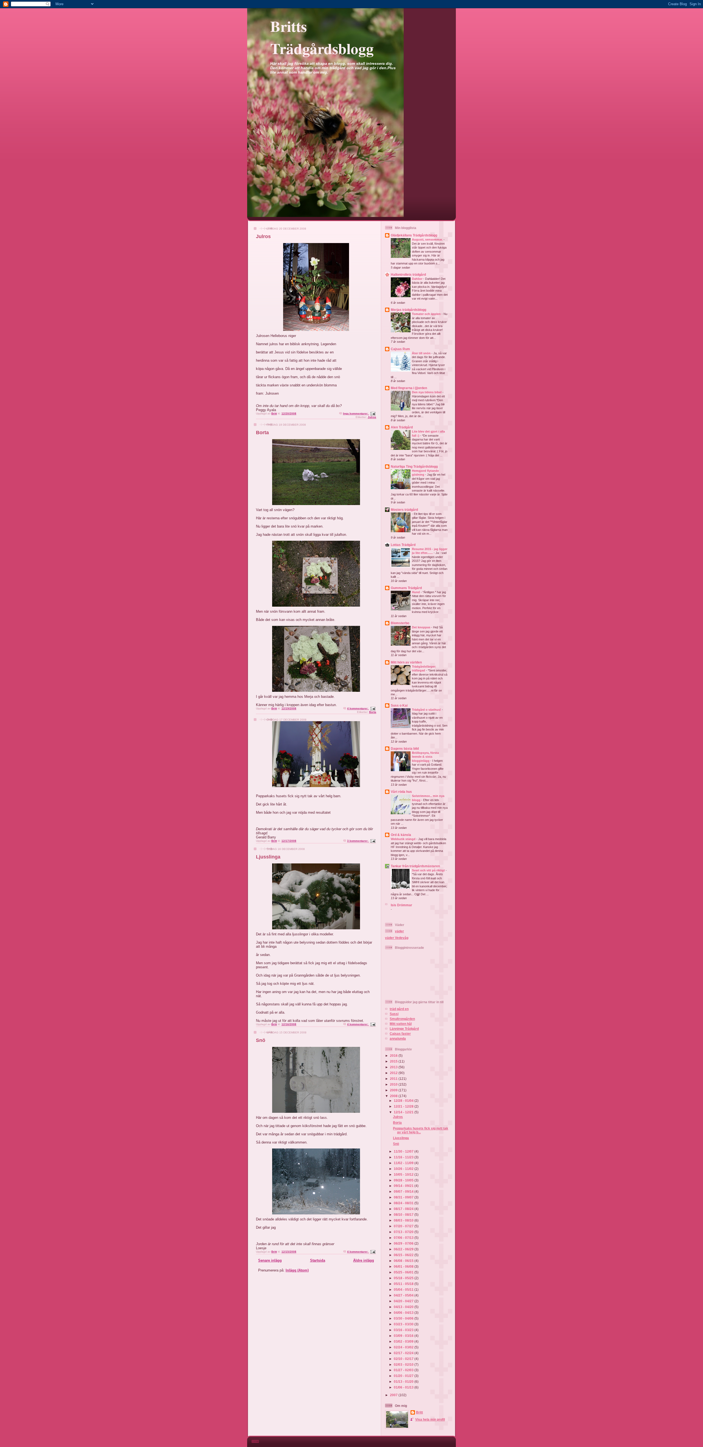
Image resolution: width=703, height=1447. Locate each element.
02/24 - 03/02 (404, 1347)
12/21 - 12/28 (404, 1106)
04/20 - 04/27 (404, 1301)
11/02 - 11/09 (404, 1163)
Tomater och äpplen (427, 314)
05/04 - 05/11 (404, 1289)
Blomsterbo (400, 623)
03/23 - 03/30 (404, 1324)
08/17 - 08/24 (404, 1209)
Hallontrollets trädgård (408, 274)
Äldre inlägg (363, 1260)
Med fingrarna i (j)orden (409, 388)
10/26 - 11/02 (404, 1168)
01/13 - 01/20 (404, 1381)
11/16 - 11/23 (404, 1157)
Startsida (317, 1260)
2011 (394, 1078)
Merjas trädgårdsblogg (408, 309)
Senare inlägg (270, 1260)
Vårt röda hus (401, 791)
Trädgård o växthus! (427, 709)
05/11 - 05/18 (404, 1284)
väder (399, 931)
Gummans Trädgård (406, 588)
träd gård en (399, 1009)
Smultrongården (402, 1019)
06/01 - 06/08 (404, 1266)
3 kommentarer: (358, 840)
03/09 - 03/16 (404, 1335)
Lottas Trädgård (403, 545)
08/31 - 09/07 (404, 1197)
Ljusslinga (268, 857)
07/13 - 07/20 (404, 1232)
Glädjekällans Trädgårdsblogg (414, 235)
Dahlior (417, 278)
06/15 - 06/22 (404, 1255)
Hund (416, 592)
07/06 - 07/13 (404, 1237)
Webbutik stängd (403, 839)
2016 (394, 1055)
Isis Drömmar (401, 905)
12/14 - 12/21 (404, 1112)
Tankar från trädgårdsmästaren (415, 866)
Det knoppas (421, 627)
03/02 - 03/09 (404, 1341)
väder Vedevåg (396, 937)
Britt (419, 1412)
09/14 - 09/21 (404, 1185)
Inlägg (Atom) (297, 1270)
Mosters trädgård (404, 509)
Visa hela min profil (430, 1419)
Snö (260, 1040)
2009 (394, 1090)
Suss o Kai (399, 705)
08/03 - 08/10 (404, 1220)
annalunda (398, 1038)
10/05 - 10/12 (404, 1174)
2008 (394, 1096)
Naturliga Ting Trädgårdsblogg (414, 466)
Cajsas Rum (400, 349)
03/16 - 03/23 (404, 1330)
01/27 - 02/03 (404, 1370)
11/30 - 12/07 (404, 1151)
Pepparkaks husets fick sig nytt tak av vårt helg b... (420, 1130)
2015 (394, 1061)
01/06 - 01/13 (404, 1387)
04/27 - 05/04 (404, 1295)
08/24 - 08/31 (404, 1203)
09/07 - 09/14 (404, 1191)
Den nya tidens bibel (427, 392)
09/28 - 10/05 (404, 1180)
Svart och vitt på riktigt (429, 870)
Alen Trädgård (402, 427)
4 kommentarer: (358, 708)
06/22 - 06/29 (404, 1249)
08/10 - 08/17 (404, 1214)
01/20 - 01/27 (404, 1376)
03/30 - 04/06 (404, 1318)
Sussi (394, 1014)
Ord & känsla (401, 835)
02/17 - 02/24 (404, 1353)
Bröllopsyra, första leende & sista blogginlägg (425, 756)
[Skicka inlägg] (372, 413)
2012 (394, 1073)
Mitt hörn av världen (406, 662)
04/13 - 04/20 (404, 1307)
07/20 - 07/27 (404, 1226)
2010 (394, 1084)
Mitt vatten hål (401, 1023)
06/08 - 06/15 (404, 1260)
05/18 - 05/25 (404, 1278)
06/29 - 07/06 (404, 1243)
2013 (394, 1067)
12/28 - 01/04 (404, 1100)
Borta (262, 432)
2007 (394, 1395)
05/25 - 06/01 (404, 1272)
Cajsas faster (400, 1033)
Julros (263, 236)
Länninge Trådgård (404, 1028)
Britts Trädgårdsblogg (322, 37)
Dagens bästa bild (405, 748)
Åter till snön (421, 353)
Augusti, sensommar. (427, 239)
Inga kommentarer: (356, 413)
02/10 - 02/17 (404, 1358)
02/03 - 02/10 (404, 1364)
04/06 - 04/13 (404, 1312)
